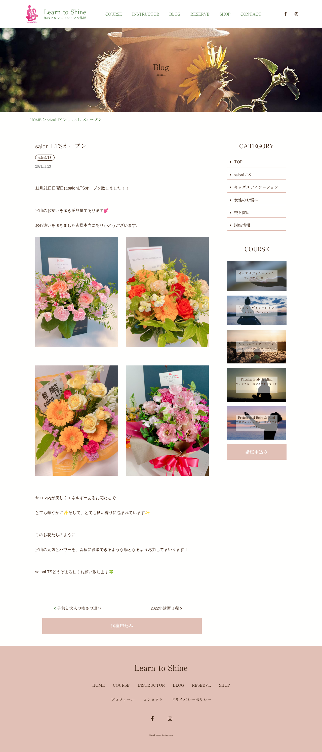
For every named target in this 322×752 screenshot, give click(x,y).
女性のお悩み (246, 200)
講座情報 (242, 225)
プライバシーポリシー (191, 700)
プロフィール (123, 700)
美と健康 (242, 213)
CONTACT (250, 14)
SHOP (225, 14)
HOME (98, 685)
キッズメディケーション (256, 187)
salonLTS (44, 157)
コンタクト (153, 700)
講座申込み (122, 626)
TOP (238, 162)
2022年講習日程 (165, 608)
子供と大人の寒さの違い (79, 608)
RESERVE (200, 14)
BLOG (174, 14)
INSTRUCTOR (145, 14)
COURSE (113, 14)
